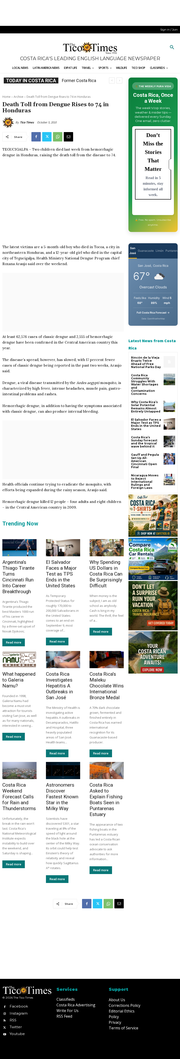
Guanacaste (146, 250)
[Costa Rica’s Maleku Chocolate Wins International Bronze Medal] (107, 659)
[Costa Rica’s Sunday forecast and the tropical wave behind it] (169, 441)
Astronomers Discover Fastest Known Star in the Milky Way (62, 796)
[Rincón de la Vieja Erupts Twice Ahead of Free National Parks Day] (169, 362)
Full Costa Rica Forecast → (153, 312)
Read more (13, 642)
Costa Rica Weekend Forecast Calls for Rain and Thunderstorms (19, 796)
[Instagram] (4, 1013)
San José (132, 250)
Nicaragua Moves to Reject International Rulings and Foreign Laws (144, 482)
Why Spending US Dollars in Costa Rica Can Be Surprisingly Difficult (106, 573)
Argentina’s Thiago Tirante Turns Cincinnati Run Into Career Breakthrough (18, 576)
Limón (160, 250)
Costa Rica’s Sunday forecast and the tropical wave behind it (144, 441)
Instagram (19, 1013)
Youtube (17, 1034)
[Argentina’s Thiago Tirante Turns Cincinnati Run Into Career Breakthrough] (19, 547)
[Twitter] (47, 136)
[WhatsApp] (57, 136)
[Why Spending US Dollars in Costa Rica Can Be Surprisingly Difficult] (107, 547)
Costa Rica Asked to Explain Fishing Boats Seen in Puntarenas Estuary (106, 799)
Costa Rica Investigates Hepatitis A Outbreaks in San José (59, 685)
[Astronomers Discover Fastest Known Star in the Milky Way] (63, 770)
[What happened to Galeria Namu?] (19, 659)
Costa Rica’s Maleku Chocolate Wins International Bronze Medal (107, 685)
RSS (13, 1020)
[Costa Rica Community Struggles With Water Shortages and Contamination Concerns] (169, 379)
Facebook (19, 1006)
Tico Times (27, 122)
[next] (119, 80)
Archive (18, 97)
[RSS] (4, 1020)
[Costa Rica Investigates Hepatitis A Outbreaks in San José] (63, 659)
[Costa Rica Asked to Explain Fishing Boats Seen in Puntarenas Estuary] (107, 770)
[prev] (112, 80)
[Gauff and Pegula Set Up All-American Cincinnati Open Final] (169, 459)
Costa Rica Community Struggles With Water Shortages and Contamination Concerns (144, 384)
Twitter (16, 1027)
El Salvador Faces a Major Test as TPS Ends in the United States (61, 573)
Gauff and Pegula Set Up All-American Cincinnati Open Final (145, 461)
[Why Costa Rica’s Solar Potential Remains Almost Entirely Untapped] (169, 406)
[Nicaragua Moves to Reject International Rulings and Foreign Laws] (169, 479)
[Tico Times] (8, 122)
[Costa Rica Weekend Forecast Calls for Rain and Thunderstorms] (19, 770)
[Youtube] (4, 1034)
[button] (172, 47)
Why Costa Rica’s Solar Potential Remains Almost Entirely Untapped (145, 406)
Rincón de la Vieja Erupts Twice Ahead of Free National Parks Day (146, 362)
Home (6, 97)
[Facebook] (36, 136)
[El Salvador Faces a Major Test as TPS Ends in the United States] (63, 547)
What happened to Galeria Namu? (19, 680)
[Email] (68, 136)
